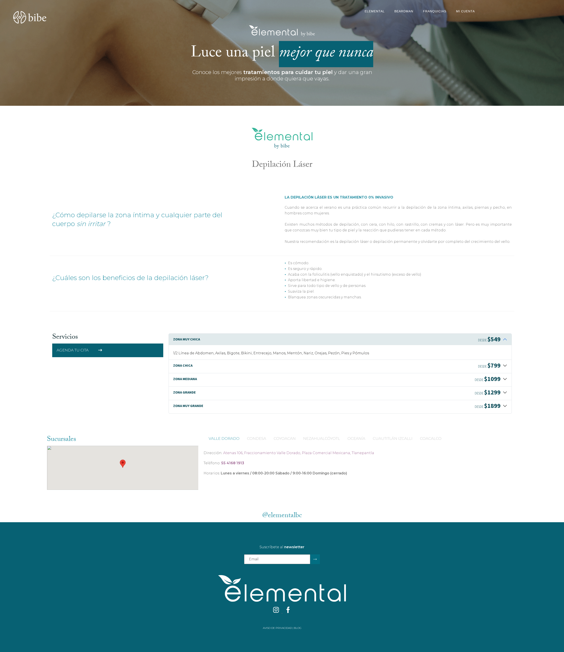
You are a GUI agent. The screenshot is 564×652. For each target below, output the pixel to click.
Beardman (403, 11)
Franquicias (434, 11)
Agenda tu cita (73, 350)
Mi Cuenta (465, 11)
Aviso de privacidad (277, 628)
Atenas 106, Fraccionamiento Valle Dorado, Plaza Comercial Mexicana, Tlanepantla (298, 453)
